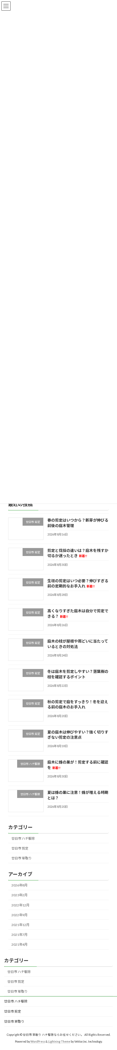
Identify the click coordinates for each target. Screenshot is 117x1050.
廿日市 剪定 (19, 848)
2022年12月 (20, 905)
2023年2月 (19, 895)
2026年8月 (19, 885)
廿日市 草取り (21, 858)
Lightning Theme (59, 1041)
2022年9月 (19, 915)
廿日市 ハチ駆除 (23, 838)
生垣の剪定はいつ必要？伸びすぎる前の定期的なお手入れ (77, 583)
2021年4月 (19, 944)
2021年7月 (19, 935)
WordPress (37, 1041)
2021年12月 (20, 925)
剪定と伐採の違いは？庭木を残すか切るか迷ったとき (77, 553)
